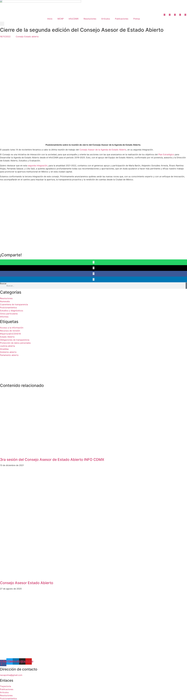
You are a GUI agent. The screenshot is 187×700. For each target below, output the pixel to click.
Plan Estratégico (166, 154)
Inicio (49, 18)
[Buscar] (186, 285)
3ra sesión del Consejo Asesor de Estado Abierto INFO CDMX (52, 459)
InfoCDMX (73, 18)
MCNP (60, 18)
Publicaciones (121, 18)
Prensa (136, 18)
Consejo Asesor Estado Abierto (26, 583)
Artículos (105, 18)
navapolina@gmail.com (11, 675)
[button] (2, 24)
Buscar (3, 283)
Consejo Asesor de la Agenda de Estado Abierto (103, 149)
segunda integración (37, 165)
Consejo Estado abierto (27, 36)
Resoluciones (90, 18)
